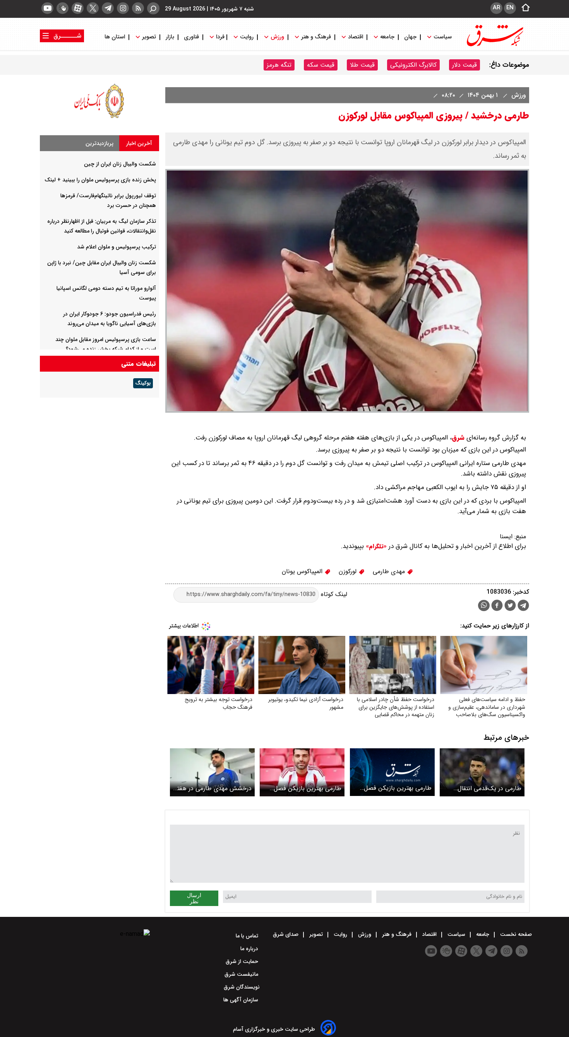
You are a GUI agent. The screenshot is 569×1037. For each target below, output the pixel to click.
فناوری (191, 37)
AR (496, 7)
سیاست (442, 37)
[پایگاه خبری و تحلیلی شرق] (494, 45)
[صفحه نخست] (523, 8)
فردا (219, 37)
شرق (458, 437)
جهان (410, 37)
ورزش (277, 37)
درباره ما (250, 948)
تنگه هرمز (279, 65)
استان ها (116, 37)
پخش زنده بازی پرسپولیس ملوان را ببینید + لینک (100, 180)
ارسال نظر (194, 898)
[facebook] (497, 606)
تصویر (149, 37)
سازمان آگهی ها (241, 1000)
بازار (170, 37)
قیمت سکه (320, 65)
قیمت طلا (362, 65)
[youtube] (47, 8)
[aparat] (78, 8)
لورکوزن (348, 571)
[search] (153, 8)
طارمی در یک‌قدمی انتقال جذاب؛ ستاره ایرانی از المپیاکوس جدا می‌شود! (489, 788)
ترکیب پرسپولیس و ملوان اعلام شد (116, 247)
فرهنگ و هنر (316, 37)
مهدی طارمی (390, 571)
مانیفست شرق (242, 974)
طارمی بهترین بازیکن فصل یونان (307, 788)
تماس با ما (248, 936)
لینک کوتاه (333, 594)
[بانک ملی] (99, 118)
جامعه (387, 37)
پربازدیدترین (99, 143)
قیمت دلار (464, 65)
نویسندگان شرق (242, 987)
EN (510, 7)
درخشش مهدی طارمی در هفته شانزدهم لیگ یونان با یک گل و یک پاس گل (213, 788)
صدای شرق (286, 934)
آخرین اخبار (139, 143)
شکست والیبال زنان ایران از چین (120, 164)
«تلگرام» (375, 546)
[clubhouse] (63, 8)
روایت (246, 37)
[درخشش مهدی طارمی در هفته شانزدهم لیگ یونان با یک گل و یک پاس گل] (212, 772)
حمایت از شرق (243, 961)
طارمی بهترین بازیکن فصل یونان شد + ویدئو (398, 788)
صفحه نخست (515, 934)
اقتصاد (355, 37)
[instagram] (123, 8)
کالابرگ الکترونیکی (413, 65)
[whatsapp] (484, 605)
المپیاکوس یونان (303, 571)
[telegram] (108, 8)
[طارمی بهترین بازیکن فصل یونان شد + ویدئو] (392, 772)
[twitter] (93, 8)
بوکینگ (143, 383)
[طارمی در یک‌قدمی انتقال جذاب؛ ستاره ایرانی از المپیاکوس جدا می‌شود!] (482, 772)
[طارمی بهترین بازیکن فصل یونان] (302, 772)
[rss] (138, 8)
